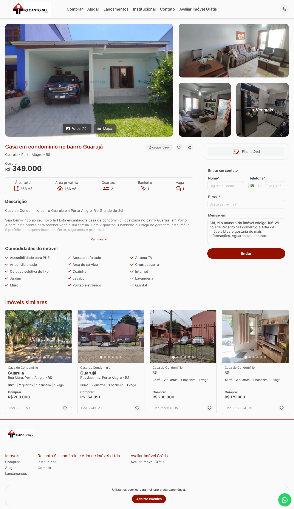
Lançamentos (116, 9)
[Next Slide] (67, 336)
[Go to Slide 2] (33, 357)
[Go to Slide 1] (29, 357)
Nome (214, 178)
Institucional (144, 9)
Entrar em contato (223, 170)
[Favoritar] (179, 147)
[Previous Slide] (9, 336)
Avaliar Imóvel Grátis (198, 9)
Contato (167, 9)
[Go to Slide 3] (37, 357)
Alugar (93, 9)
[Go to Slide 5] (44, 357)
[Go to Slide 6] (48, 357)
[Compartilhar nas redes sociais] (189, 147)
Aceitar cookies (149, 499)
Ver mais (97, 239)
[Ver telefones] (284, 9)
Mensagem (217, 215)
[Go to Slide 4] (40, 357)
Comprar (75, 9)
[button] (38, 336)
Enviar (246, 253)
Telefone (257, 178)
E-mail (214, 197)
